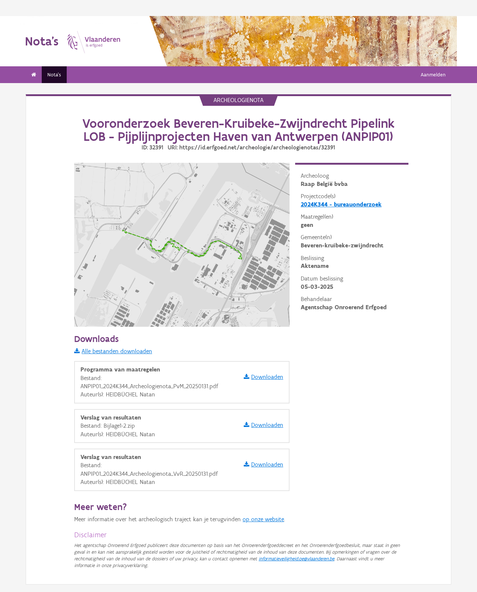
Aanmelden (433, 75)
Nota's (54, 75)
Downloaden (267, 376)
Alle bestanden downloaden (117, 351)
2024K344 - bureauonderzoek (341, 204)
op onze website (263, 519)
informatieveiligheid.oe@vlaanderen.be (296, 558)
